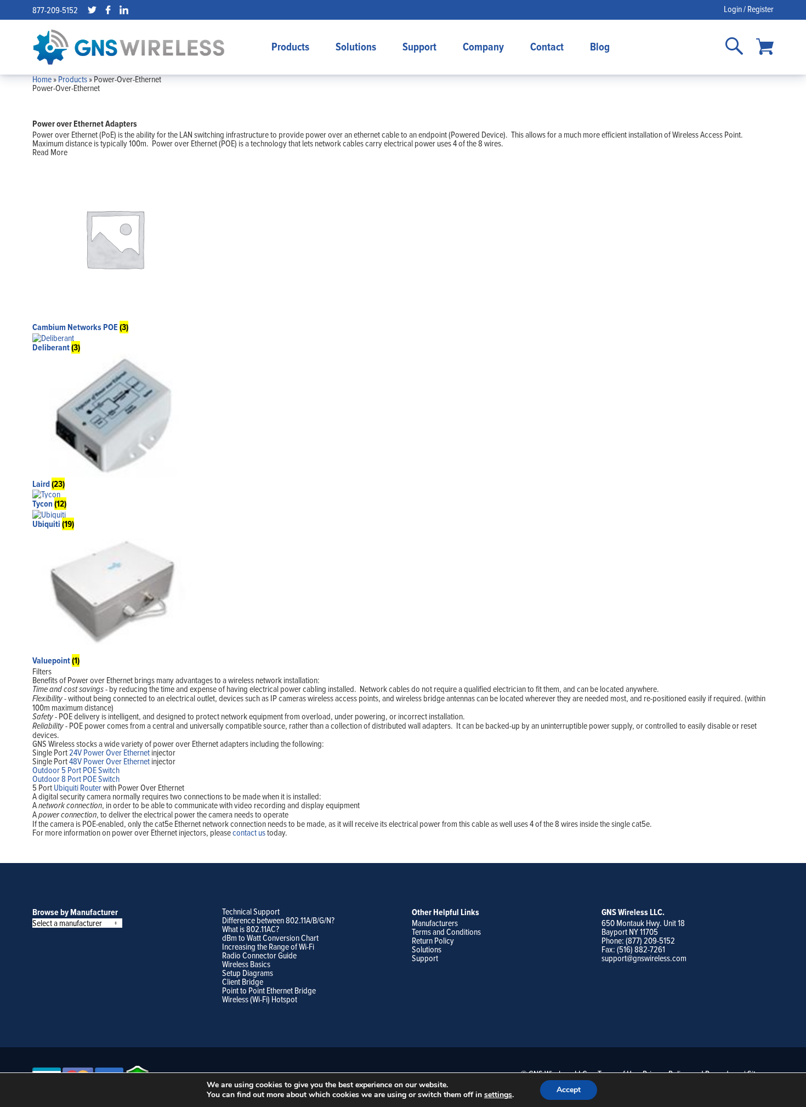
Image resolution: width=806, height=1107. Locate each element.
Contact (547, 46)
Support (419, 46)
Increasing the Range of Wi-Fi (268, 946)
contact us (248, 832)
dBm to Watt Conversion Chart (270, 938)
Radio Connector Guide (259, 955)
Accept (569, 1090)
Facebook (108, 9)
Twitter (92, 9)
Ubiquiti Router (77, 787)
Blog (600, 46)
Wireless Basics (246, 964)
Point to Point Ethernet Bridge (269, 990)
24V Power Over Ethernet (109, 752)
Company (483, 46)
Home (42, 79)
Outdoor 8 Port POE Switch (76, 779)
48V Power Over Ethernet (109, 761)
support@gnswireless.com (643, 958)
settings (498, 1095)
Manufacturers (435, 923)
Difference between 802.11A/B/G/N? (278, 920)
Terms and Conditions (446, 932)
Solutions (356, 46)
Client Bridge (242, 981)
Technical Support (251, 911)
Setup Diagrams (247, 973)
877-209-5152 (55, 10)
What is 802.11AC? (250, 929)
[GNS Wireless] (128, 47)
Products (290, 46)
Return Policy (433, 940)
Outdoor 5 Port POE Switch (76, 770)
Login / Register (749, 9)
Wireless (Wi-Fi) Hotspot (259, 999)
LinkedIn (123, 9)
